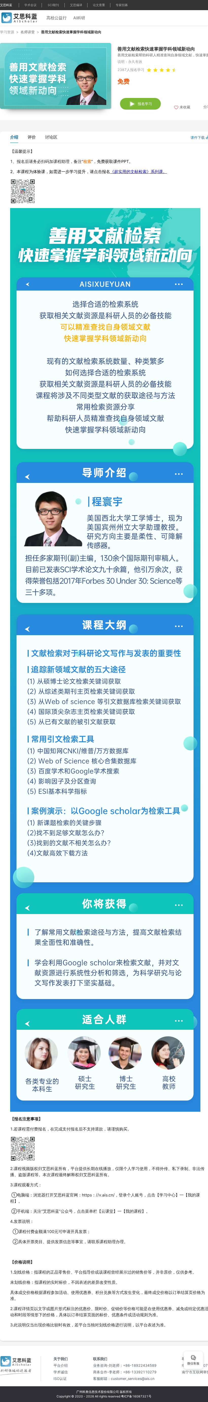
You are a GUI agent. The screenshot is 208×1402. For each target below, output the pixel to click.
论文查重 (99, 5)
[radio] (168, 69)
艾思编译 (76, 5)
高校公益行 (56, 17)
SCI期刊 (53, 5)
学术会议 (30, 5)
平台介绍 (61, 1365)
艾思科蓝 (6, 5)
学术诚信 (61, 1372)
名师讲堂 (28, 32)
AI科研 (79, 17)
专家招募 (122, 5)
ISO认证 (60, 1378)
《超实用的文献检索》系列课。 (138, 171)
